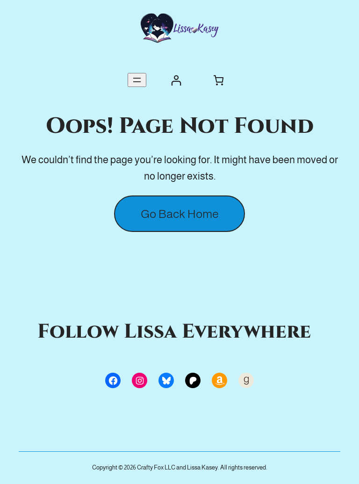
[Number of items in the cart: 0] (218, 80)
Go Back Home (180, 213)
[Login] (176, 80)
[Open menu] (137, 80)
